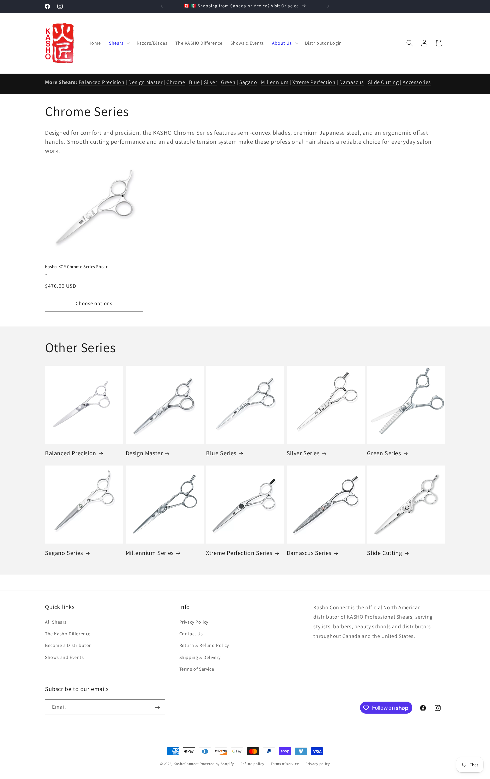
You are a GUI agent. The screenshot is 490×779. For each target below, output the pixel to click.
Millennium (274, 82)
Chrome (175, 82)
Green (228, 82)
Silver (210, 82)
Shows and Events (64, 657)
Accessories (417, 82)
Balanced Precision (102, 82)
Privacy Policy (193, 622)
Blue (194, 82)
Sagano (248, 82)
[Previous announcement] (161, 6)
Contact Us (191, 634)
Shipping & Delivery (200, 657)
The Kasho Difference (68, 634)
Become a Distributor (68, 646)
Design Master (145, 82)
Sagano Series (64, 553)
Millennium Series (150, 553)
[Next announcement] (328, 6)
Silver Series (303, 453)
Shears (116, 43)
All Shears (56, 622)
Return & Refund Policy (204, 646)
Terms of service (285, 763)
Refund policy (252, 763)
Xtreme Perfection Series (239, 553)
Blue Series (221, 453)
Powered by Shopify (217, 763)
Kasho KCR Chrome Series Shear (76, 266)
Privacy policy (317, 763)
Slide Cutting (383, 82)
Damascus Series (309, 553)
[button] (119, 43)
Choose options (94, 303)
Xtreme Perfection (313, 82)
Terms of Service (196, 669)
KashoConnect (186, 763)
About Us (282, 43)
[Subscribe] (157, 707)
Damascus (351, 82)
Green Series (384, 453)
